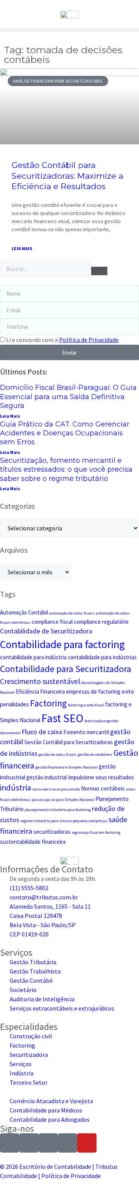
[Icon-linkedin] (48, 1143)
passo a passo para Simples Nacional (63, 799)
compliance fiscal (52, 621)
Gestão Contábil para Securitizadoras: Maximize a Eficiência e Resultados (67, 175)
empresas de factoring (93, 691)
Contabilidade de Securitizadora (46, 631)
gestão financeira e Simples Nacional (67, 767)
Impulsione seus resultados (101, 777)
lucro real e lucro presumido (56, 789)
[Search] (99, 271)
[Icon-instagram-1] (9, 1143)
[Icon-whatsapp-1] (67, 1143)
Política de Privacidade (71, 1176)
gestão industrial (46, 777)
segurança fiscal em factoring (95, 832)
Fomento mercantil (86, 732)
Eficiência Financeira (40, 691)
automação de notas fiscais (72, 613)
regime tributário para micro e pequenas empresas (63, 820)
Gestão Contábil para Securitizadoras (68, 742)
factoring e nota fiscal (86, 705)
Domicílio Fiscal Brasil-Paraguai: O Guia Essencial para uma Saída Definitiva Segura (68, 396)
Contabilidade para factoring (62, 644)
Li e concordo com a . (63, 340)
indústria (15, 787)
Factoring (48, 703)
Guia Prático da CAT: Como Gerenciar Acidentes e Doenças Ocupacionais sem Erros (64, 433)
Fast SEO (62, 718)
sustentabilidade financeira (33, 841)
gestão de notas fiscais (58, 754)
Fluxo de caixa (42, 732)
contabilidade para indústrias (102, 657)
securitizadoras (51, 831)
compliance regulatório (101, 621)
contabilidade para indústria (33, 657)
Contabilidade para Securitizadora (65, 668)
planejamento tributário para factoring (58, 809)
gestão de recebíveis (95, 754)
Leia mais (22, 248)
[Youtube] (87, 1143)
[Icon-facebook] (29, 1143)
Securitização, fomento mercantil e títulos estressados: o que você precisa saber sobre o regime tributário (66, 469)
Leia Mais (10, 416)
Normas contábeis (103, 788)
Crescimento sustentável (40, 681)
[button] (69, 30)
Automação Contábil (24, 612)
